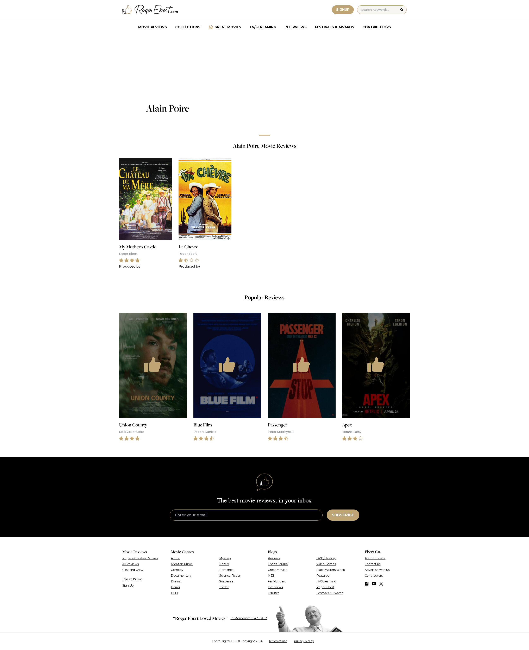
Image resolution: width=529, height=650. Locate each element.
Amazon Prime (182, 564)
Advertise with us (377, 570)
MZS (271, 575)
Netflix (224, 564)
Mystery (225, 558)
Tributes (273, 593)
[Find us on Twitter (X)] (381, 584)
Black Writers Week (330, 570)
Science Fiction (230, 575)
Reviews (274, 558)
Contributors (376, 27)
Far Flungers (277, 581)
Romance (226, 570)
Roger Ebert (325, 587)
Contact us (372, 564)
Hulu (174, 593)
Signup (342, 10)
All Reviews (130, 564)
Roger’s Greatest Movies (140, 558)
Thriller (224, 587)
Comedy (177, 570)
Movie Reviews (152, 27)
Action (175, 558)
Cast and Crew (132, 570)
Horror (175, 587)
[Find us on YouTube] (374, 583)
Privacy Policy (304, 641)
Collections (187, 27)
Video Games (326, 564)
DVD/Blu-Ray (326, 558)
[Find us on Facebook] (366, 584)
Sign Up (128, 585)
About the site (375, 558)
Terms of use (278, 641)
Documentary (181, 575)
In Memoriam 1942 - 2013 (249, 618)
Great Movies (227, 27)
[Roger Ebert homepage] (150, 10)
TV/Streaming (262, 27)
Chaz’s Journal (278, 564)
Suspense (226, 581)
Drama (176, 581)
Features (322, 575)
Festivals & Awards (334, 27)
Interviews (296, 27)
